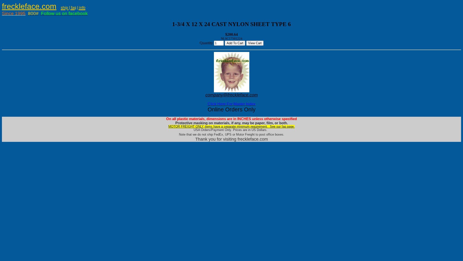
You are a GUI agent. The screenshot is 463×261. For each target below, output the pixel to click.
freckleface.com (29, 6)
